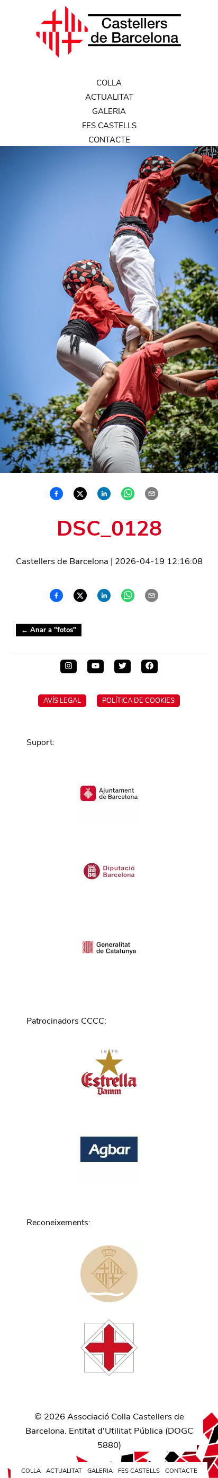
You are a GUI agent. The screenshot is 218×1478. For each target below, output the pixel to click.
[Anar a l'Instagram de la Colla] (68, 666)
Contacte (109, 140)
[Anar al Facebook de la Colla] (149, 666)
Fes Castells (109, 125)
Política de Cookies (138, 700)
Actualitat (109, 97)
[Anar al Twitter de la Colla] (122, 666)
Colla (109, 83)
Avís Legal (62, 700)
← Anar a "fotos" (48, 630)
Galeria (109, 111)
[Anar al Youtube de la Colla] (95, 666)
